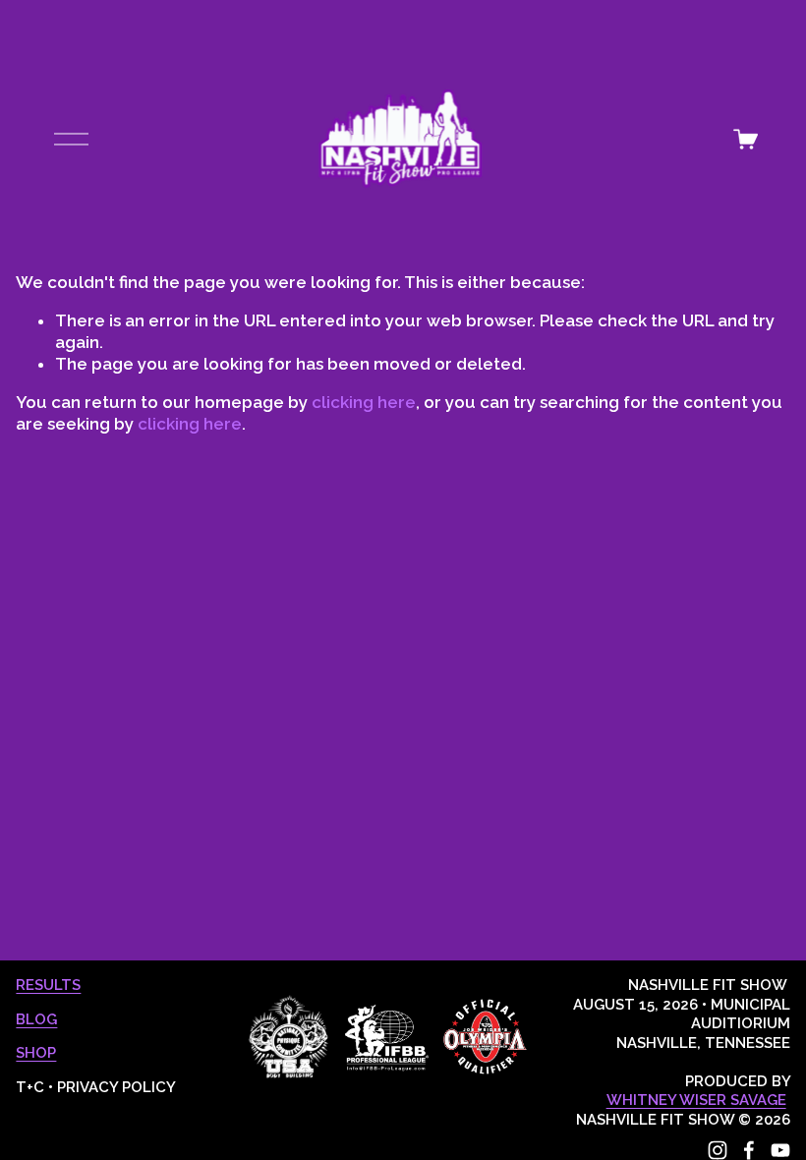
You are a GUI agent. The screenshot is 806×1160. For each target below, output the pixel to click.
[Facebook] (749, 1150)
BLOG (36, 1019)
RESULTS (48, 985)
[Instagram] (717, 1150)
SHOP (36, 1053)
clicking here (364, 402)
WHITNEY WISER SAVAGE (696, 1100)
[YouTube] (780, 1150)
